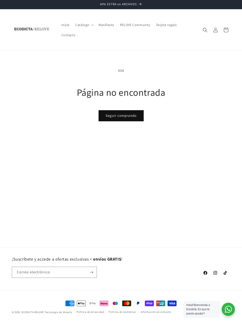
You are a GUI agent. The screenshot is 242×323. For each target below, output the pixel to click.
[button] (84, 25)
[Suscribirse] (91, 272)
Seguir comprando (121, 115)
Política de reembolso (122, 312)
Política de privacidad (90, 312)
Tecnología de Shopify (58, 312)
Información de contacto (156, 312)
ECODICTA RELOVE (33, 312)
